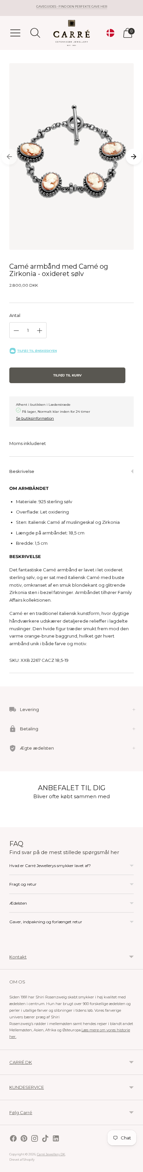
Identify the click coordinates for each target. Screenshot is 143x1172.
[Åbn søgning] (35, 33)
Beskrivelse (21, 471)
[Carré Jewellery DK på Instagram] (35, 1139)
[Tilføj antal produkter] (39, 331)
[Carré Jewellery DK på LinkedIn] (56, 1139)
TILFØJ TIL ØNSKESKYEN (37, 351)
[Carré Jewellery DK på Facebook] (13, 1139)
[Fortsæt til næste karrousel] (134, 157)
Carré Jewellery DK (51, 1154)
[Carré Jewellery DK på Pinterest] (24, 1139)
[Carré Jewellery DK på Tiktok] (45, 1139)
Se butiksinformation (35, 418)
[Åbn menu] (15, 33)
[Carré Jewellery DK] (71, 33)
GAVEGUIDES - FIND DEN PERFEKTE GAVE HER (71, 6)
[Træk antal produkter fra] (16, 331)
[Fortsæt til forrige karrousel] (9, 157)
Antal (14, 315)
